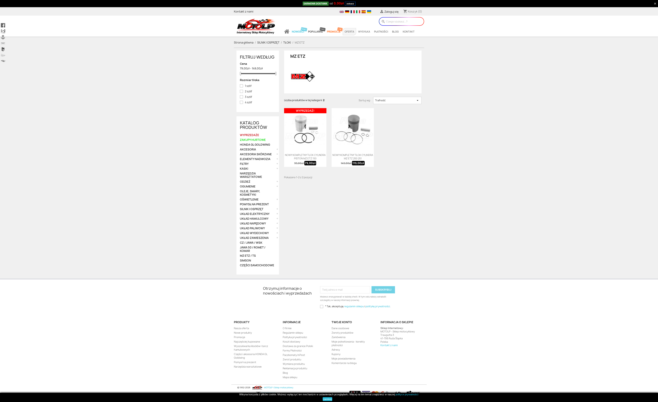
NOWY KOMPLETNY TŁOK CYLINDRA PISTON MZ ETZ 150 (305, 156)
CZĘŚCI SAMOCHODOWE (257, 265)
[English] (341, 11)
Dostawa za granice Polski (298, 346)
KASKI (244, 168)
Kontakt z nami (243, 11)
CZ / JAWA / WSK (251, 243)
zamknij (327, 399)
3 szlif (248, 97)
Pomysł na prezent (245, 362)
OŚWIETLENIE (249, 199)
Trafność (397, 100)
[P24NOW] (3, 31)
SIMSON (245, 260)
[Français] (352, 11)
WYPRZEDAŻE (249, 135)
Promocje (334, 31)
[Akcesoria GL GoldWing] (3, 43)
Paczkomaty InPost (294, 355)
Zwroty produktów (342, 332)
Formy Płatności (292, 350)
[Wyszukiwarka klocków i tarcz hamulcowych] (3, 37)
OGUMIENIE (247, 186)
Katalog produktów (253, 125)
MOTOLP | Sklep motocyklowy (278, 387)
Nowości (298, 31)
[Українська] (368, 11)
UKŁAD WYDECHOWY (254, 233)
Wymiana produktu (294, 364)
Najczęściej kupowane (247, 341)
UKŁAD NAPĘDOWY (253, 223)
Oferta (349, 31)
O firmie (287, 328)
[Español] (363, 11)
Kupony (336, 354)
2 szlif (248, 91)
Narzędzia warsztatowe (248, 366)
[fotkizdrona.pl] (3, 61)
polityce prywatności (406, 394)
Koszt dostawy (291, 341)
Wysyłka (364, 31)
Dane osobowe (340, 328)
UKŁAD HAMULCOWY (254, 219)
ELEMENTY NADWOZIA (255, 159)
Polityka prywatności (295, 337)
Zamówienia (338, 337)
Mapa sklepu (290, 377)
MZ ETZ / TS (248, 256)
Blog (395, 31)
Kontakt (409, 31)
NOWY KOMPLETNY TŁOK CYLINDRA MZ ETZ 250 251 (352, 156)
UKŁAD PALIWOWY (252, 228)
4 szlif (248, 102)
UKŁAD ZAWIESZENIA (254, 238)
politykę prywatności (377, 306)
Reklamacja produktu (295, 368)
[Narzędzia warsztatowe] (3, 55)
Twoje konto (342, 322)
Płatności (381, 31)
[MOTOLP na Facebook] (3, 25)
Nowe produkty (243, 332)
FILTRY (244, 164)
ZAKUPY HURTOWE (253, 140)
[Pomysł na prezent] (3, 49)
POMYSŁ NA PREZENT (254, 204)
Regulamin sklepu (293, 332)
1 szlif (248, 86)
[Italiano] (358, 11)
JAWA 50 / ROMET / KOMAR (252, 249)
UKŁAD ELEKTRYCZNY (255, 214)
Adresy (336, 349)
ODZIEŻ (245, 182)
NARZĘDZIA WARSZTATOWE (251, 175)
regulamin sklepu (354, 306)
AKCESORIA (248, 149)
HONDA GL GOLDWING (255, 145)
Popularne (315, 31)
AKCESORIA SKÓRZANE (256, 154)
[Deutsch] (347, 11)
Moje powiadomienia (343, 358)
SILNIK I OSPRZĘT (251, 209)
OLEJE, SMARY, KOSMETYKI (250, 193)
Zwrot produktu (292, 359)
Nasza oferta (241, 328)
